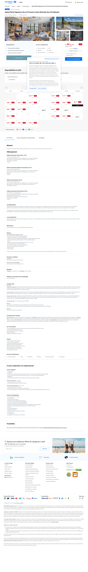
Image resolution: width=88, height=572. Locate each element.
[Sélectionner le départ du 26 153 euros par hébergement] (66, 116)
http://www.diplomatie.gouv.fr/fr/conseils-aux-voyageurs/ (55, 427)
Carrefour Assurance (50, 475)
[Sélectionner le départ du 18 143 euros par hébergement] (55, 109)
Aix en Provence (26, 6)
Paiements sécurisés (29, 476)
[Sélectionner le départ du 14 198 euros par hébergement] (10, 109)
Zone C (31, 129)
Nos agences (69, 464)
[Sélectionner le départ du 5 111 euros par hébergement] (66, 96)
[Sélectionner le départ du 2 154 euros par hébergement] (32, 96)
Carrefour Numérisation (50, 481)
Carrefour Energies (49, 473)
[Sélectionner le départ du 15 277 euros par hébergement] (21, 109)
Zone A (20, 129)
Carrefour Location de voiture (52, 469)
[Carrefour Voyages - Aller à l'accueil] (10, 2)
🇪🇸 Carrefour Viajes (8, 477)
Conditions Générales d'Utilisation (32, 471)
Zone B (25, 129)
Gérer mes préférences (29, 491)
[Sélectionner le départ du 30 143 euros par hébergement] (32, 123)
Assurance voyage (8, 473)
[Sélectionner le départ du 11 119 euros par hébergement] (55, 103)
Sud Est (18, 6)
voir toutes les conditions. (19, 502)
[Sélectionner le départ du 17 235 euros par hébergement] (44, 109)
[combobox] (18, 79)
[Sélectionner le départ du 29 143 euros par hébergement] (21, 123)
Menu (21, 2)
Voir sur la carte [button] (23, 14)
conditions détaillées (54, 521)
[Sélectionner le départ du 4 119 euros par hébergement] (55, 96)
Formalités (41, 137)
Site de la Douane (28, 467)
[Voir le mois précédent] (6, 87)
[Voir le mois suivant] (81, 87)
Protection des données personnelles (32, 484)
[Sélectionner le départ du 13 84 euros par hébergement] (77, 103)
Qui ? (56, 76)
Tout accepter (42, 88)
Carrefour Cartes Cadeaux (51, 477)
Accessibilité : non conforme (31, 489)
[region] (44, 74)
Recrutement (7, 469)
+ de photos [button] (76, 35)
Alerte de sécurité (29, 482)
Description (10, 137)
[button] (30, 29)
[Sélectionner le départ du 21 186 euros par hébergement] (10, 116)
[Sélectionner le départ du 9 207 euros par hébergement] (32, 103)
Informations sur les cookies (30, 487)
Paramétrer (33, 88)
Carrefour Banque (49, 471)
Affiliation (7, 464)
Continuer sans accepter (51, 58)
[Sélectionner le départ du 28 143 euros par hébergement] (10, 123)
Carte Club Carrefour (29, 478)
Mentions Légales (28, 480)
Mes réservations (69, 467)
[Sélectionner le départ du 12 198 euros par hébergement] (66, 103)
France (13, 6)
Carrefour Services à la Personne (52, 479)
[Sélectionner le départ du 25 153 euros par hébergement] (55, 116)
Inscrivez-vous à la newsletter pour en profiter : (15, 446)
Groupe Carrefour (49, 464)
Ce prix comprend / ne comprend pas (26, 137)
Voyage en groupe (8, 471)
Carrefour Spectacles (50, 467)
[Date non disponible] (21, 96)
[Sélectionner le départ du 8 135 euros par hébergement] (21, 103)
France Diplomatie (29, 464)
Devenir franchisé (8, 467)
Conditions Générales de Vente (31, 469)
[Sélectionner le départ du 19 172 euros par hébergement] (66, 109)
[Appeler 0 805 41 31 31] (74, 470)
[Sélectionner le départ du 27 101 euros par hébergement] (77, 116)
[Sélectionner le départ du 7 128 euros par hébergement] (10, 103)
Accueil (7, 6)
